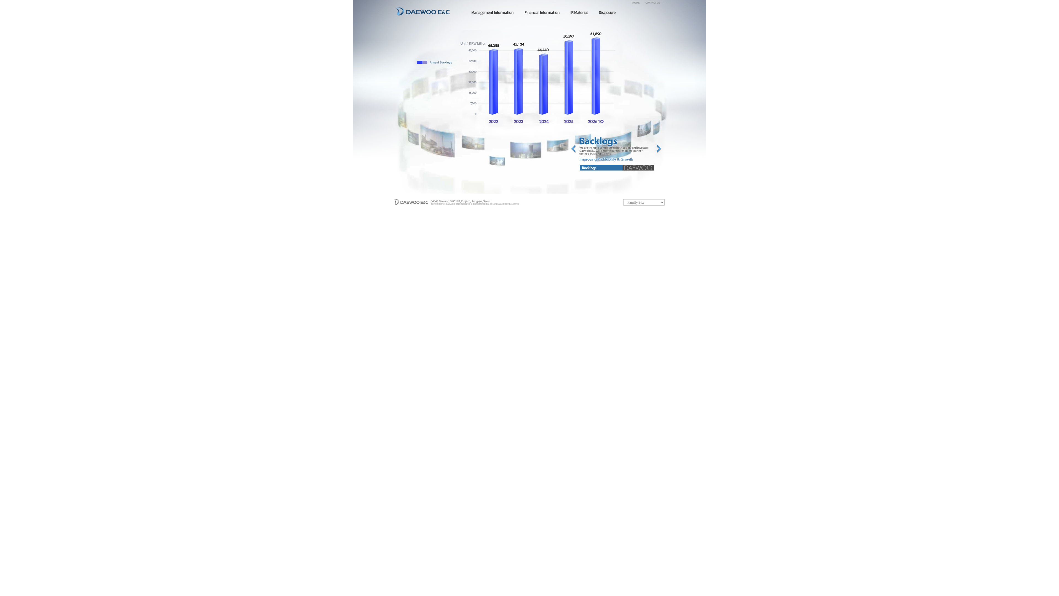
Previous (573, 149)
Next (659, 149)
